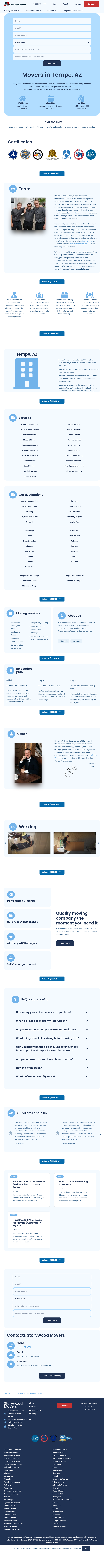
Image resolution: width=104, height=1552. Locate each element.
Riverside (30, 522)
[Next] (99, 843)
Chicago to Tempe (29, 586)
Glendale (29, 546)
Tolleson (74, 541)
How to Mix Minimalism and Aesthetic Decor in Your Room (29, 1184)
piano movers (86, 241)
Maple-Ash (74, 522)
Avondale (74, 562)
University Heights (74, 517)
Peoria (74, 556)
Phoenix (30, 556)
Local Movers (29, 466)
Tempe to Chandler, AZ (74, 575)
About (31, 1403)
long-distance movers (78, 244)
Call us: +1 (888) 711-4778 (52, 173)
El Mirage (74, 546)
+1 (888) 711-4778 (39, 4)
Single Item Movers (74, 471)
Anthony (29, 511)
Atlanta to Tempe (74, 581)
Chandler (74, 530)
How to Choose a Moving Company (73, 1183)
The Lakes (74, 501)
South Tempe (74, 511)
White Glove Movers (29, 455)
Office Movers (74, 424)
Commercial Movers (29, 424)
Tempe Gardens (74, 506)
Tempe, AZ (8, 1476)
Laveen (55, 1503)
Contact (32, 1407)
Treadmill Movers (30, 471)
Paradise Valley (29, 541)
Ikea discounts (9, 1393)
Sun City (74, 551)
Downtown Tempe (29, 506)
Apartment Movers (30, 445)
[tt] (15, 4)
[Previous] (5, 843)
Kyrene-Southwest (30, 517)
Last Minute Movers (74, 460)
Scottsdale (29, 567)
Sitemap (32, 1414)
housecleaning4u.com (35, 1393)
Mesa (30, 536)
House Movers (74, 445)
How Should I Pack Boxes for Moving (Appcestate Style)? (27, 1222)
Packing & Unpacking (74, 455)
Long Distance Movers (30, 429)
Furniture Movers (74, 429)
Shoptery (21, 1393)
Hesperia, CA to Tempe (29, 575)
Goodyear (57, 1497)
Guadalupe (29, 530)
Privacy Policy (35, 1410)
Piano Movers (74, 435)
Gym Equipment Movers (74, 466)
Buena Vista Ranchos (29, 501)
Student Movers (29, 440)
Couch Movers (30, 476)
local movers (77, 213)
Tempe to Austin (30, 581)
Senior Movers (74, 450)
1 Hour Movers (30, 460)
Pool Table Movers (29, 435)
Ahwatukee (29, 551)
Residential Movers (30, 450)
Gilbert (30, 562)
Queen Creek (58, 1512)
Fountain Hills (74, 536)
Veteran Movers (74, 440)
